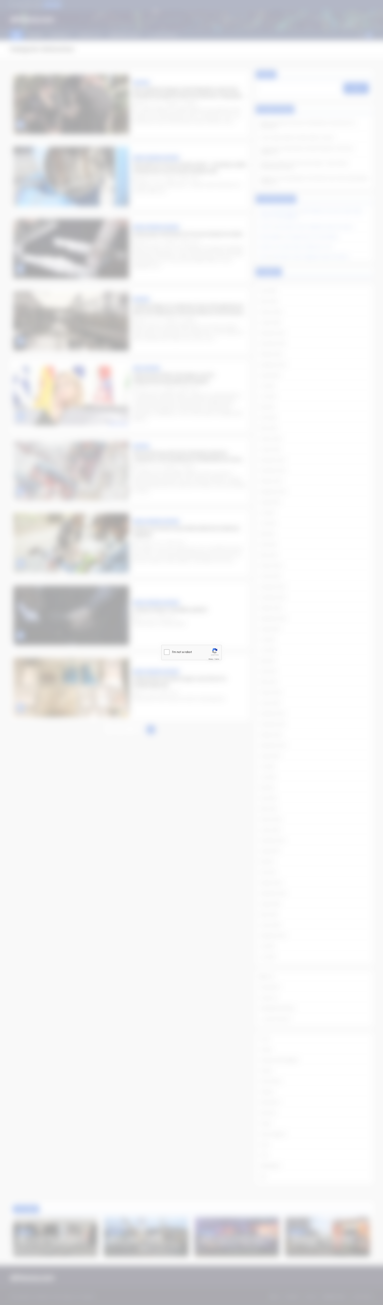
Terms (216, 659)
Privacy (210, 659)
